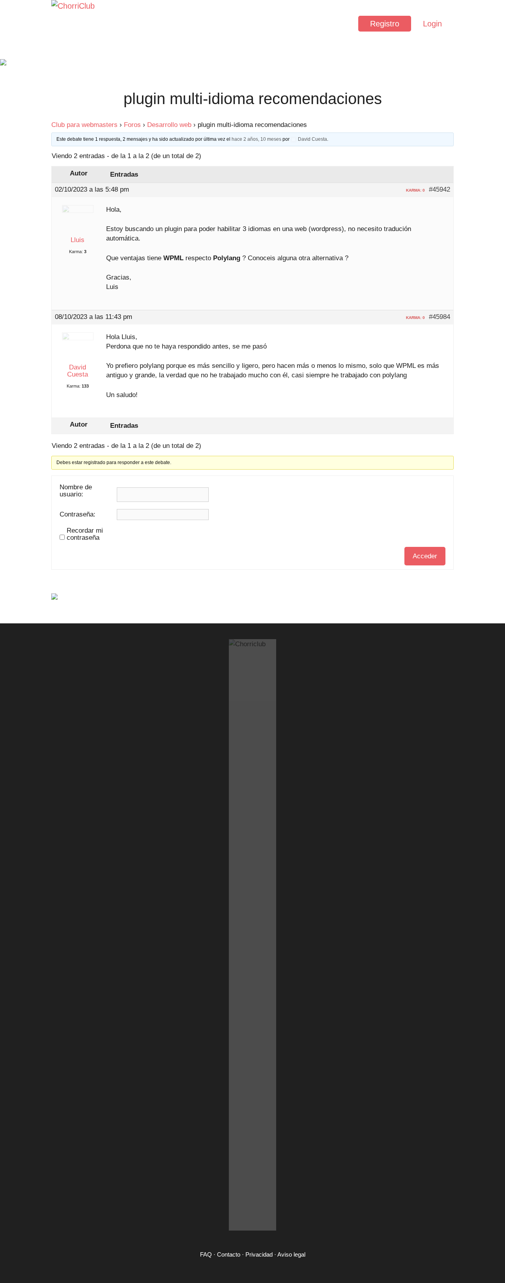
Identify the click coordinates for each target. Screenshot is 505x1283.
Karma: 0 (415, 190)
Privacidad (259, 1254)
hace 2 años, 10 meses (256, 139)
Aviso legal (291, 1254)
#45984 (439, 317)
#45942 (439, 189)
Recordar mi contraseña (85, 534)
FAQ (206, 1254)
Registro (384, 23)
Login (432, 23)
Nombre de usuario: (76, 491)
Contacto (228, 1254)
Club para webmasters (84, 125)
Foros (132, 125)
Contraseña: (77, 514)
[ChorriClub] (75, 23)
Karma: (76, 251)
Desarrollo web (169, 125)
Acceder (425, 556)
